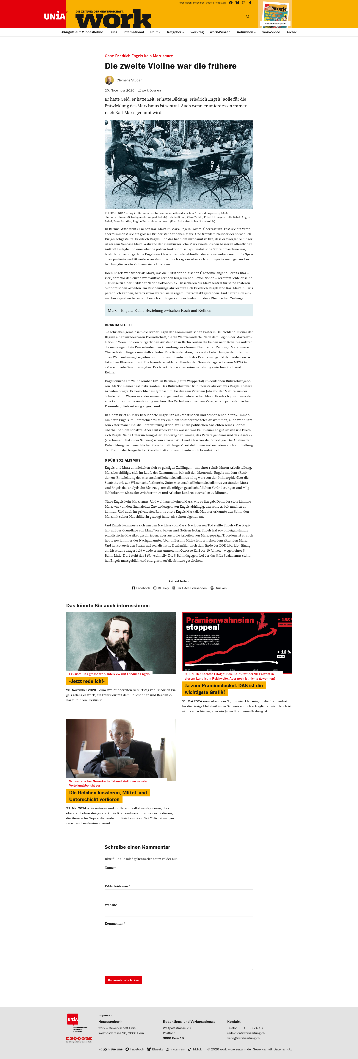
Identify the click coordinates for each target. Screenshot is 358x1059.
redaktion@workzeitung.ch (246, 1033)
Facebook (137, 1049)
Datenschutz (283, 1049)
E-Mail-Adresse (117, 886)
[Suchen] (247, 16)
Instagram (177, 1049)
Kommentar (115, 923)
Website (111, 905)
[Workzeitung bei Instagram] (244, 3)
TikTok (197, 1049)
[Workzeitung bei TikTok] (250, 3)
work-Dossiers (151, 90)
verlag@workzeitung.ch (243, 1038)
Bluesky (157, 1049)
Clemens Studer (129, 80)
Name (110, 867)
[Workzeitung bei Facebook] (231, 3)
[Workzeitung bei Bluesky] (237, 3)
